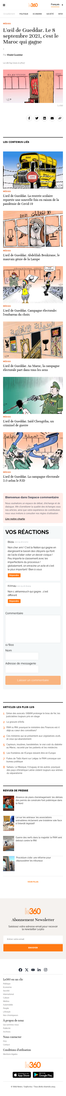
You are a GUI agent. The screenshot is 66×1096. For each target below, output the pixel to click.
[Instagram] (45, 970)
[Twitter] (27, 970)
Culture (6, 998)
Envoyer (33, 948)
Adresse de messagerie (20, 663)
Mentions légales (10, 1054)
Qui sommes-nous (11, 1025)
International (8, 994)
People (6, 1008)
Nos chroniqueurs (10, 1015)
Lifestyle (6, 1012)
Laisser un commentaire (33, 680)
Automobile (8, 1005)
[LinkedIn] (39, 970)
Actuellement (9, 14)
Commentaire (14, 613)
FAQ (5, 1041)
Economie (37, 14)
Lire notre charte (15, 518)
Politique (23, 14)
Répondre (14, 575)
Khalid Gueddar (15, 55)
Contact (6, 1045)
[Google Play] (43, 1074)
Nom (8, 650)
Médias (7, 24)
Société (50, 14)
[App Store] (22, 1074)
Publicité (6, 1028)
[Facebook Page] (20, 970)
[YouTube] (33, 970)
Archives (6, 1032)
